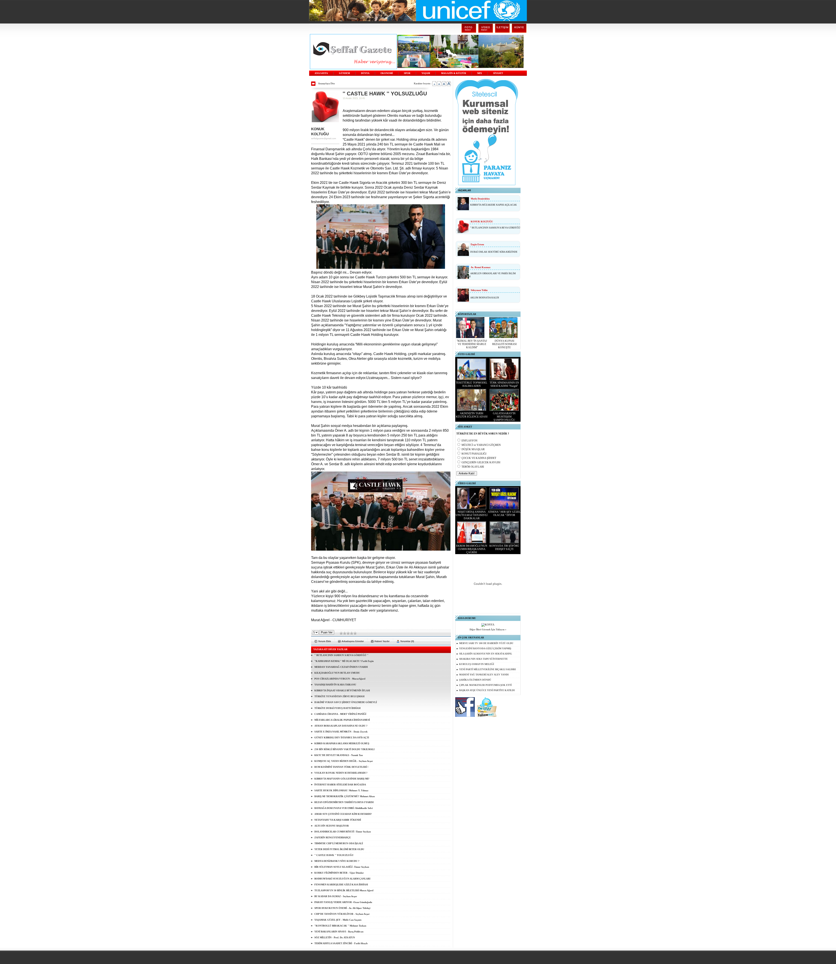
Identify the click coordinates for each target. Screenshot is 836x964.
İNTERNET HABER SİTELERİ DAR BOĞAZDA (340, 784)
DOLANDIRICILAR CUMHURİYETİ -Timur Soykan (342, 831)
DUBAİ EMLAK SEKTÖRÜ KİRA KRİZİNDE (493, 251)
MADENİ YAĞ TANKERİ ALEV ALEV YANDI (484, 674)
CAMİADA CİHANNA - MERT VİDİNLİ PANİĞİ (340, 714)
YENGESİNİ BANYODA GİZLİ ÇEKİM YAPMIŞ (485, 648)
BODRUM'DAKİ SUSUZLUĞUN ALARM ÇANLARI (342, 878)
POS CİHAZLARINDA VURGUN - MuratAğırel (339, 678)
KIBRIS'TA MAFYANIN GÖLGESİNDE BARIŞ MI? (341, 778)
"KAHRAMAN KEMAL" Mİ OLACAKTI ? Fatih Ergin (344, 661)
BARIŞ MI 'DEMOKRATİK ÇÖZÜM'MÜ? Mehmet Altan (344, 796)
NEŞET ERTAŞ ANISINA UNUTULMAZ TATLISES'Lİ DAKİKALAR (471, 515)
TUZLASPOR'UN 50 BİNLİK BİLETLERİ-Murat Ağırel (343, 890)
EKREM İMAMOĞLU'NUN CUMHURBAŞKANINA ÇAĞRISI (471, 549)
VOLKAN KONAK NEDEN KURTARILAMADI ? (340, 772)
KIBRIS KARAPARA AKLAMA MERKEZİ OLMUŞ (341, 743)
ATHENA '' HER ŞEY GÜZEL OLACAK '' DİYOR (504, 513)
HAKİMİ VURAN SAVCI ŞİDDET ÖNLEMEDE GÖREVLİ (345, 702)
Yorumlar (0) (407, 641)
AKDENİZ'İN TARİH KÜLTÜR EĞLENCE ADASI (471, 415)
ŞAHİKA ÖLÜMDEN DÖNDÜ (475, 680)
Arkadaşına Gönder (353, 641)
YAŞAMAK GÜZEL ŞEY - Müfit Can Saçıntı (337, 919)
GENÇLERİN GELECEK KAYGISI (481, 462)
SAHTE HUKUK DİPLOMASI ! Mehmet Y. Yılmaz (341, 790)
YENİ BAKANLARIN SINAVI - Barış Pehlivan (338, 931)
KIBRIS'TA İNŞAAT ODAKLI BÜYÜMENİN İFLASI (342, 690)
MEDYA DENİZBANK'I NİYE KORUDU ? (336, 861)
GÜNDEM (344, 73)
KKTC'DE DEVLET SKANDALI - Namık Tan (338, 755)
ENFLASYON (469, 440)
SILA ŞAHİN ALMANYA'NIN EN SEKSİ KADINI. (485, 654)
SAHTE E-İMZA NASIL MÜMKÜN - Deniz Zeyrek (340, 731)
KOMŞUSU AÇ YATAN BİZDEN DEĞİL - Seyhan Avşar (343, 761)
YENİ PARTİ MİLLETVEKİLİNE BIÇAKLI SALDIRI (487, 669)
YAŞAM (425, 73)
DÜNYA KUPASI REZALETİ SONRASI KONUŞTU (504, 344)
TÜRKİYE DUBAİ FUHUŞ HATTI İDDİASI (337, 708)
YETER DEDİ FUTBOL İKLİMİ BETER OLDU (339, 849)
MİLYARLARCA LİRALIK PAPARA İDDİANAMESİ (342, 720)
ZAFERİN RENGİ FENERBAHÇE (332, 837)
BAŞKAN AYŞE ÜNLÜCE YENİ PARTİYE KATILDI (487, 690)
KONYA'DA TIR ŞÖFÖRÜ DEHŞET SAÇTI (504, 547)
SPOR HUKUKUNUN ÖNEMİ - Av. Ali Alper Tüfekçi (342, 908)
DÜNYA (365, 73)
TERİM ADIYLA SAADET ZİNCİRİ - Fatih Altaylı (340, 943)
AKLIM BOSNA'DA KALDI (484, 297)
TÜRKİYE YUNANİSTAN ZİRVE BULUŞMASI (339, 696)
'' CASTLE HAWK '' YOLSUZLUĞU (334, 855)
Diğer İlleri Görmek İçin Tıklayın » (488, 629)
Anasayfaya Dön (326, 83)
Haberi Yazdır (381, 641)
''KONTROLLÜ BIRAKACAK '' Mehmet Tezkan (340, 925)
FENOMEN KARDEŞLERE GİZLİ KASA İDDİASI (341, 884)
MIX (479, 73)
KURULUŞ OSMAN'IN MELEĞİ (476, 664)
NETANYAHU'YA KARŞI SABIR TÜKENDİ (337, 820)
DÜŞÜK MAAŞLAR (473, 449)
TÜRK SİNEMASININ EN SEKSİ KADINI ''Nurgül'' (504, 384)
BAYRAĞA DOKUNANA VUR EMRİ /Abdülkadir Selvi (343, 808)
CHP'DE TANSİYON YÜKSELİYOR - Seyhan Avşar (342, 914)
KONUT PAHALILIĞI (474, 453)
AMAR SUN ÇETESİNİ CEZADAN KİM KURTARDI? (343, 814)
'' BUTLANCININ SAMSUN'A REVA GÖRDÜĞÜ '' (341, 655)
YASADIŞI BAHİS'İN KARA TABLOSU (335, 684)
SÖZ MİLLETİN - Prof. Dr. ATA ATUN (334, 937)
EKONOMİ (387, 73)
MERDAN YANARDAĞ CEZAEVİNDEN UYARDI (341, 667)
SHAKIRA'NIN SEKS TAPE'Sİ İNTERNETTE (483, 659)
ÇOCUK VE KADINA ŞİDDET (479, 458)
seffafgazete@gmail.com (323, 138)
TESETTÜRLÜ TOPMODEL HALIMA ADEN (471, 384)
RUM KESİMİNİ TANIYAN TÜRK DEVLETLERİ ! (341, 767)
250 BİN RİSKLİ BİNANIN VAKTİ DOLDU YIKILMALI (344, 749)
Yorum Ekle (324, 641)
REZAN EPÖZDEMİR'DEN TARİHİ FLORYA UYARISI (344, 802)
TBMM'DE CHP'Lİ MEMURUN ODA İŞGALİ (338, 843)
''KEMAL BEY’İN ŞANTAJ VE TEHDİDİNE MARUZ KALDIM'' (472, 344)
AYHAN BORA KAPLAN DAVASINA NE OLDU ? (340, 725)
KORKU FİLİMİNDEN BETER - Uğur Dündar (339, 872)
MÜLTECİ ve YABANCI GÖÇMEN (481, 444)
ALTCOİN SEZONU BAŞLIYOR (331, 825)
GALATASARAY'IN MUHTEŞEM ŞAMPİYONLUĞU (504, 416)
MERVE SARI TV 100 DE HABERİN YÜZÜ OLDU (486, 643)
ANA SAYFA (321, 73)
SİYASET (498, 73)
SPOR (407, 73)
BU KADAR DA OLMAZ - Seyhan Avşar (335, 896)
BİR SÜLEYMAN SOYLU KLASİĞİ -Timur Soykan (341, 867)
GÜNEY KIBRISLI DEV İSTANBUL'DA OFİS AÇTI (341, 737)
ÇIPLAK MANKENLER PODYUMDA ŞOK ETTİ (485, 685)
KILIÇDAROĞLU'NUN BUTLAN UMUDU (337, 672)
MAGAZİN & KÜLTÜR (453, 73)
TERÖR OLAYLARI (473, 466)
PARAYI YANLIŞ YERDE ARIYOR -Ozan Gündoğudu (343, 902)
